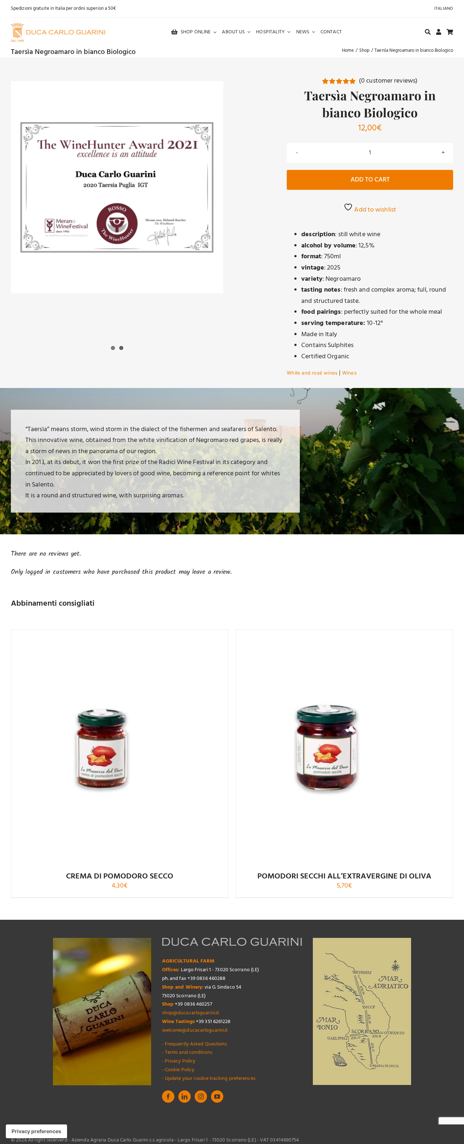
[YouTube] (217, 1096)
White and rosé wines (312, 373)
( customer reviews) (388, 81)
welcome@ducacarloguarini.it (195, 1030)
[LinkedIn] (184, 1096)
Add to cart (370, 180)
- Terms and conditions (187, 1052)
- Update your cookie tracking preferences (209, 1078)
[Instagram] (201, 1096)
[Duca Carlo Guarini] (58, 26)
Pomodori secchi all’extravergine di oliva (344, 876)
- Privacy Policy (179, 1061)
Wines (349, 373)
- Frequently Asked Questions (194, 1044)
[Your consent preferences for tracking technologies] (36, 1131)
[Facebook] (168, 1096)
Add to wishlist (374, 210)
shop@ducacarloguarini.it (190, 1013)
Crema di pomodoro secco (119, 876)
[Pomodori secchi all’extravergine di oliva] (326, 747)
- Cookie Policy (178, 1070)
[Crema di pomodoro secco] (101, 747)
